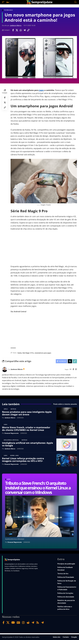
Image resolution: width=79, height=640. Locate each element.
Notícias (13, 409)
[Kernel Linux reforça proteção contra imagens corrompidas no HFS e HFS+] (66, 460)
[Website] (70, 369)
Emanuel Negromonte (15, 542)
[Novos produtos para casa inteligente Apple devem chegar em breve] (66, 413)
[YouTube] (13, 622)
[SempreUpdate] (39, 2)
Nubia (19, 353)
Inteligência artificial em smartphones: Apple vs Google (27, 444)
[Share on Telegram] (24, 30)
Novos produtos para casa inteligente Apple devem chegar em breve (27, 413)
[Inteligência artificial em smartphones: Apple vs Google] (66, 444)
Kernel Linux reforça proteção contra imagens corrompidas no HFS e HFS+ (23, 459)
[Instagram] (76, 369)
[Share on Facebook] (13, 30)
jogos (41, 90)
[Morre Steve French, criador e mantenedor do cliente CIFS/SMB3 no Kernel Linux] (66, 429)
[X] (8, 622)
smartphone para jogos (43, 353)
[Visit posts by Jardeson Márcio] (4, 369)
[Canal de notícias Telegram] (42, 622)
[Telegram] (33, 622)
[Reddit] (28, 622)
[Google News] (18, 622)
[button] (4, 2)
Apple (6, 409)
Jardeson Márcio (15, 25)
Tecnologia (8, 10)
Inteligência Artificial (11, 440)
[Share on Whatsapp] (20, 30)
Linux (8, 479)
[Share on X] (17, 30)
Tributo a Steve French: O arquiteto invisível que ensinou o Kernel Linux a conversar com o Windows (37, 487)
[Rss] (38, 622)
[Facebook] (73, 369)
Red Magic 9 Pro (28, 353)
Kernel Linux (14, 455)
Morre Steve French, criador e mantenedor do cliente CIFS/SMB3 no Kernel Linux (26, 428)
